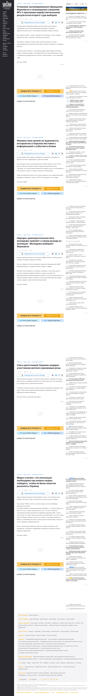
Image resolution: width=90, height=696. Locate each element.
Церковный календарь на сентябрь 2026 (43, 656)
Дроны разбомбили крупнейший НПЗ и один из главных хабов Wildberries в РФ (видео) (76, 143)
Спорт (4, 25)
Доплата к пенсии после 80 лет (67, 623)
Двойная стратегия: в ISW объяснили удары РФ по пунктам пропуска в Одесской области (76, 115)
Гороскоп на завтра (41, 635)
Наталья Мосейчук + (34, 615)
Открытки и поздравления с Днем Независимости (51, 658)
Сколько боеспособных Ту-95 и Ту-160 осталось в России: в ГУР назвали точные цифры (76, 579)
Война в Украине (23, 615)
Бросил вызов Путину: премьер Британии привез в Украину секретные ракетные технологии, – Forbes (75, 36)
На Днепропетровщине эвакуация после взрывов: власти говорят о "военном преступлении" (76, 277)
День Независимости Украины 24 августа (64, 656)
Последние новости (75, 13)
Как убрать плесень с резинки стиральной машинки (31, 650)
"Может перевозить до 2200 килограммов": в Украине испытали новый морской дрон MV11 (76, 299)
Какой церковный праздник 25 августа (28, 658)
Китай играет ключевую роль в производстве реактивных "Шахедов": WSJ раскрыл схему (75, 148)
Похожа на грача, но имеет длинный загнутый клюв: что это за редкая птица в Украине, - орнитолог (76, 92)
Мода (57, 662)
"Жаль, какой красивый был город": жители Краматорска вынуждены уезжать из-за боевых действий (76, 237)
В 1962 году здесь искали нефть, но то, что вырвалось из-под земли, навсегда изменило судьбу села (76, 437)
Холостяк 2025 (35, 662)
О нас (53, 692)
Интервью (5, 46)
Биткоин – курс (79, 623)
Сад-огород (22, 673)
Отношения (78, 662)
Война (4, 13)
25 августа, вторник (73, 241)
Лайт (4, 30)
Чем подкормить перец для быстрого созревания (50, 675)
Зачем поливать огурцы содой (57, 672)
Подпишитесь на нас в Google (34, 22)
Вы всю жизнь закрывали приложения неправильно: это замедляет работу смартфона (76, 364)
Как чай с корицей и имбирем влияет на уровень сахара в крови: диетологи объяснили (75, 492)
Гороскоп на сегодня (30, 635)
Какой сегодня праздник (25, 656)
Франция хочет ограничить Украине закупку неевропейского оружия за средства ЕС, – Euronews (76, 370)
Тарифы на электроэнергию (41, 625)
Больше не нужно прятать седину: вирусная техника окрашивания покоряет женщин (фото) (76, 521)
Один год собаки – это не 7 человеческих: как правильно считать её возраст (76, 256)
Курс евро (41, 623)
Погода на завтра (46, 631)
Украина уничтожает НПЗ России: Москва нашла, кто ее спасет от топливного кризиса (76, 448)
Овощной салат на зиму (40, 666)
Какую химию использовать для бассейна (29, 641)
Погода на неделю (64, 631)
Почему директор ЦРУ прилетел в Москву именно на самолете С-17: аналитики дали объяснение (76, 213)
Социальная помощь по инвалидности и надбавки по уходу (63, 625)
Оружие (5, 32)
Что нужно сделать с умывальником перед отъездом (61, 639)
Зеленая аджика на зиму (69, 666)
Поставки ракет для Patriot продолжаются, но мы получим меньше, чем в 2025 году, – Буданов (75, 261)
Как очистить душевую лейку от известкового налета (31, 643)
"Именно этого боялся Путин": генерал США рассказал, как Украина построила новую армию (75, 106)
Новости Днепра (70, 619)
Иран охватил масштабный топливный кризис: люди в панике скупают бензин (76, 502)
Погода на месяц (74, 631)
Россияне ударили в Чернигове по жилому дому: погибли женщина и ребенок (76, 27)
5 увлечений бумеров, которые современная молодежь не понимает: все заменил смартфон (76, 375)
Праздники (63, 662)
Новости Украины (24, 619)
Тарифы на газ (22, 627)
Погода (4, 40)
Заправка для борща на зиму (55, 666)
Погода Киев (37, 631)
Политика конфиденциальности (41, 692)
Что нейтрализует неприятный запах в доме (36, 639)
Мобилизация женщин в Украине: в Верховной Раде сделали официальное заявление (76, 553)
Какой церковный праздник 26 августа (73, 658)
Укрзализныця (55, 623)
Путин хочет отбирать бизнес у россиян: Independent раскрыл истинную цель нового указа (76, 453)
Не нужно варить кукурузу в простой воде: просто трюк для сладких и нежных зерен (76, 359)
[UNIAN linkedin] (45, 679)
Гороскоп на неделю (52, 635)
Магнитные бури (55, 631)
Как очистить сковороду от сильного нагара (29, 646)
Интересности (6, 38)
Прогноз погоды (23, 631)
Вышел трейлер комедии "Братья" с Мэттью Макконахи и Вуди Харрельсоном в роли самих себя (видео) (76, 497)
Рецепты (24, 662)
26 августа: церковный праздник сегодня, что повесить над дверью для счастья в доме (75, 161)
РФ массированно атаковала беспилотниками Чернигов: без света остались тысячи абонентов (75, 547)
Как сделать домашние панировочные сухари (52, 646)
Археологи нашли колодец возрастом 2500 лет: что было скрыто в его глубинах (76, 245)
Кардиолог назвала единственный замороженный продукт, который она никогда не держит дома (76, 120)
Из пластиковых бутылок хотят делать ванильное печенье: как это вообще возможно (76, 87)
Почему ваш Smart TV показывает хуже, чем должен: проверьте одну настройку (76, 208)
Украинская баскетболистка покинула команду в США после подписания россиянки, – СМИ (76, 308)
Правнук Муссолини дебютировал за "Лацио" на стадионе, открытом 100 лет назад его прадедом (76, 413)
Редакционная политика (62, 692)
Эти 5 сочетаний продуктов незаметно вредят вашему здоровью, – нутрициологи (75, 231)
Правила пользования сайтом (24, 692)
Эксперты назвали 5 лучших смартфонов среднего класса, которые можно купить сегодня (75, 563)
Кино (41, 662)
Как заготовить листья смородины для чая (29, 648)
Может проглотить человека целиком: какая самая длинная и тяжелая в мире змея (76, 170)
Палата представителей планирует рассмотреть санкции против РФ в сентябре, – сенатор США (76, 226)
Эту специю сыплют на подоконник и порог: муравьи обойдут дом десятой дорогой (76, 393)
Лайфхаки (21, 639)
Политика (5, 16)
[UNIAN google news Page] (48, 679)
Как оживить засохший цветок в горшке (28, 652)
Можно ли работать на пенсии (26, 625)
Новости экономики (24, 623)
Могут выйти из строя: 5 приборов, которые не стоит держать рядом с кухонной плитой (76, 293)
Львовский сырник (29, 666)
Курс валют (47, 623)
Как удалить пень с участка (71, 646)
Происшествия (6, 33)
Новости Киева (52, 619)
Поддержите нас (76, 9)
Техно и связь (6, 28)
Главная (5, 11)
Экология (5, 21)
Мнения (5, 48)
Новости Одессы (61, 619)
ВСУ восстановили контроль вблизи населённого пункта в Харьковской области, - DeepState (76, 443)
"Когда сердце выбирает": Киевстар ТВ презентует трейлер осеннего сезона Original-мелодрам (76, 428)
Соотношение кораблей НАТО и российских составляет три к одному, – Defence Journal (75, 251)
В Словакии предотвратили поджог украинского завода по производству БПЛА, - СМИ (76, 272)
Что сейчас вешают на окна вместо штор (50, 648)
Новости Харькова (34, 619)
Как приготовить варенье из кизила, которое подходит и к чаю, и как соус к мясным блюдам (76, 423)
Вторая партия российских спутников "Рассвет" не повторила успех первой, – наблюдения (76, 558)
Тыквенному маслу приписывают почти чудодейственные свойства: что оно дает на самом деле (76, 408)
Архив (4, 52)
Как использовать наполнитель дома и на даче (56, 650)
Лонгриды (5, 49)
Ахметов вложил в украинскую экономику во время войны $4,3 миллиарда (75, 403)
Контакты (5, 56)
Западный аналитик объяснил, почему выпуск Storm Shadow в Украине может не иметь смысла (75, 288)
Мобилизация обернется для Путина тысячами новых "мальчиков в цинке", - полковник (76, 283)
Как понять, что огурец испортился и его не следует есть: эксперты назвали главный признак (76, 388)
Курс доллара (34, 623)
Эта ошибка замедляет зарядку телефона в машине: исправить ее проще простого (76, 526)
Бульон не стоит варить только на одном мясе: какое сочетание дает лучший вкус (76, 18)
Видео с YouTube (7, 43)
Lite (20, 663)
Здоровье (5, 35)
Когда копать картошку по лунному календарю (37, 672)
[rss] (57, 679)
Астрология (52, 662)
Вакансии (5, 54)
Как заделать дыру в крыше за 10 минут (72, 641)
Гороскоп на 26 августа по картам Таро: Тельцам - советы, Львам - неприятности (76, 129)
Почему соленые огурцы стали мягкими (55, 643)
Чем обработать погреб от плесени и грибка (50, 641)
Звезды (29, 662)
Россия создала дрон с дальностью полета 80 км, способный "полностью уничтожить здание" (76, 508)
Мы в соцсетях (74, 692)
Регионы (5, 23)
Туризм (4, 37)
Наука (4, 26)
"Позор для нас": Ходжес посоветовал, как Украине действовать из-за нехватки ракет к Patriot (76, 181)
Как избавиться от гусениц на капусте (28, 675)
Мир (4, 20)
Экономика (5, 18)
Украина (5, 15)
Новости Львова (44, 619)
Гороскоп (21, 635)
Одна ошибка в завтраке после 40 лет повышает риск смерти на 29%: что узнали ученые (76, 267)
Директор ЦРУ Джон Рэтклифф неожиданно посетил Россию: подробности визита (76, 480)
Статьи (4, 44)
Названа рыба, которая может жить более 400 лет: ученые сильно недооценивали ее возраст (76, 176)
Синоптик (31, 631)
